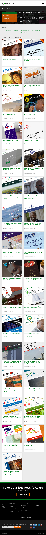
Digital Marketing (12, 508)
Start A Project (23, 494)
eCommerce (11, 506)
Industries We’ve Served (8, 20)
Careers (37, 505)
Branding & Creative (13, 509)
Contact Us (23, 512)
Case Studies (6, 15)
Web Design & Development (12, 504)
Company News (24, 507)
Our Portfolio (4, 504)
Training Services (12, 513)
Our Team (23, 505)
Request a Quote (25, 513)
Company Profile (24, 503)
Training (37, 507)
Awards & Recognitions (26, 508)
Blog (37, 503)
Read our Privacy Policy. (40, 533)
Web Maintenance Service (14, 511)
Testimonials (6, 18)
